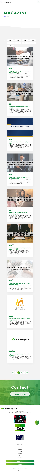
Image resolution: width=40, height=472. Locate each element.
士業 (10, 68)
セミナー (20, 455)
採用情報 (20, 453)
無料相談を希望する (20, 394)
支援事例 (20, 449)
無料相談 (20, 464)
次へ (27, 372)
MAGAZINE (20, 451)
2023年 (33, 40)
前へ (13, 372)
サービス (20, 447)
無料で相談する (36, 423)
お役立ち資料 (20, 457)
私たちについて (20, 444)
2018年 (10, 45)
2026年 (18, 40)
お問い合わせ (20, 461)
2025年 (25, 40)
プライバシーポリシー (17, 468)
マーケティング (11, 351)
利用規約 (25, 468)
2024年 (10, 40)
